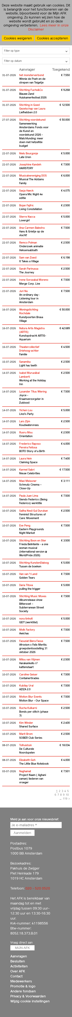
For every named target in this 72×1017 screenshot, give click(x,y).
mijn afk (22, 948)
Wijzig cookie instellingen (30, 1001)
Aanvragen (18, 956)
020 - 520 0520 (37, 888)
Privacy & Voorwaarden (28, 996)
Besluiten (17, 961)
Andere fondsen (23, 991)
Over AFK (17, 971)
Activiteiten (19, 966)
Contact (16, 976)
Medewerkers (21, 981)
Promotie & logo (22, 986)
